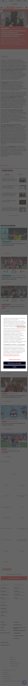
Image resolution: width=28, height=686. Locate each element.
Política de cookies (21, 326)
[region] (14, 343)
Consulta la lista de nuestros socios (11, 355)
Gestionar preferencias (14, 359)
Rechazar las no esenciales (14, 363)
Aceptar (15, 366)
